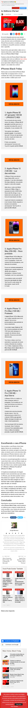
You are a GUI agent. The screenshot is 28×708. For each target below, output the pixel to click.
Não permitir (15, 8)
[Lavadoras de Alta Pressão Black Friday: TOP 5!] (6, 682)
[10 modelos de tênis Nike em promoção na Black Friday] (6, 656)
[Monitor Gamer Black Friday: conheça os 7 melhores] (6, 676)
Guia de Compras (7, 572)
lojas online (23, 59)
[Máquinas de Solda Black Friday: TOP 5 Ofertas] (6, 669)
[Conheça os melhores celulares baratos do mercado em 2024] (6, 662)
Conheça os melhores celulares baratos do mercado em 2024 (17, 662)
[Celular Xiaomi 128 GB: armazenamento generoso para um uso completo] (20, 574)
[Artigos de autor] (14, 525)
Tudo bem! (18, 704)
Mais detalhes (14, 706)
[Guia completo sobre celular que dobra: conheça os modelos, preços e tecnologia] (20, 591)
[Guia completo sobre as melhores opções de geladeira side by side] (8, 591)
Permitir (23, 8)
